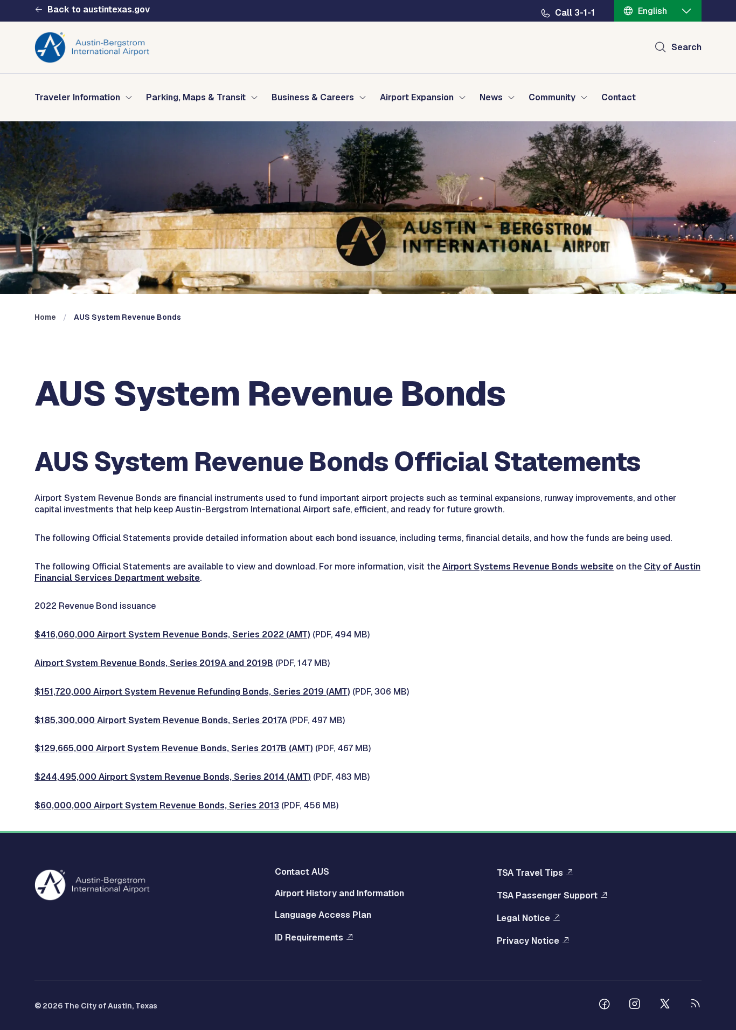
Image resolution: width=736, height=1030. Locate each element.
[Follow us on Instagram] (634, 1005)
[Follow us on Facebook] (604, 1005)
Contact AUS (302, 871)
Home (45, 317)
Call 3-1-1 (575, 13)
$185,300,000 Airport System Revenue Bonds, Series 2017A (160, 720)
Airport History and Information (339, 893)
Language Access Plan (323, 915)
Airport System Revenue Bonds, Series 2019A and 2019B (153, 663)
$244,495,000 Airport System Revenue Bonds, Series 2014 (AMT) (172, 776)
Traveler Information (77, 97)
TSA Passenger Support (547, 895)
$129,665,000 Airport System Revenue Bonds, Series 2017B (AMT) (173, 748)
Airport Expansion (417, 97)
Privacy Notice (528, 940)
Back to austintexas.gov (98, 9)
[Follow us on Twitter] (664, 1005)
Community (552, 97)
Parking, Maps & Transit (196, 97)
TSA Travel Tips (530, 872)
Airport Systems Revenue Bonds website (528, 566)
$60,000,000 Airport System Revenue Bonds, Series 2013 (156, 805)
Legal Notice (523, 918)
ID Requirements (309, 937)
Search (686, 47)
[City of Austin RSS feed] (695, 1005)
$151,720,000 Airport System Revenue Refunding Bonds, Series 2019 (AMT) (192, 691)
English (652, 11)
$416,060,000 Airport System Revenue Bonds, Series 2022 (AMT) (172, 634)
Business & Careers (313, 97)
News (491, 97)
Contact (618, 97)
